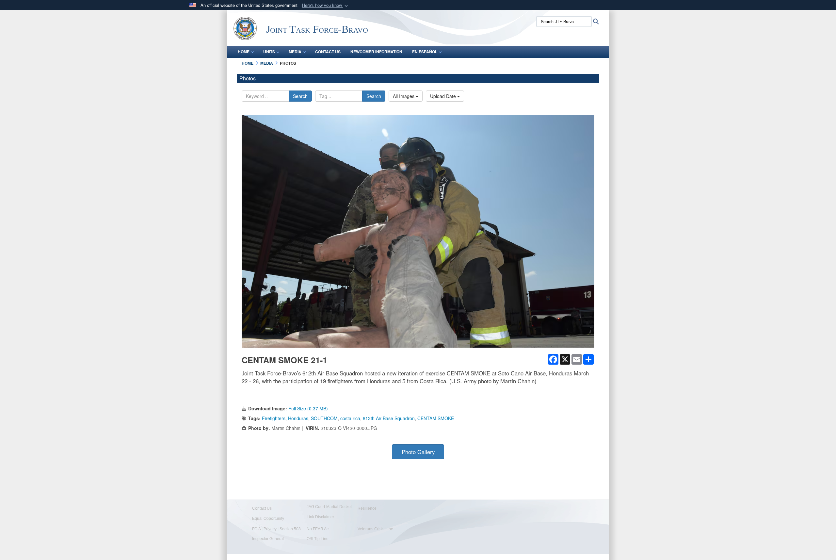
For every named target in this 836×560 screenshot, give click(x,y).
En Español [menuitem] (424, 52)
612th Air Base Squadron (389, 418)
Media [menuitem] (295, 52)
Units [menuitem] (269, 52)
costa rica (350, 418)
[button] (325, 5)
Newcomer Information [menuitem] (376, 52)
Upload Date (443, 96)
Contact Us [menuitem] (328, 52)
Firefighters (273, 418)
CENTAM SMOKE (435, 418)
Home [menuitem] (243, 52)
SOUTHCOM (324, 418)
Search (300, 96)
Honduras (298, 418)
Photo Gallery (418, 452)
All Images (404, 96)
